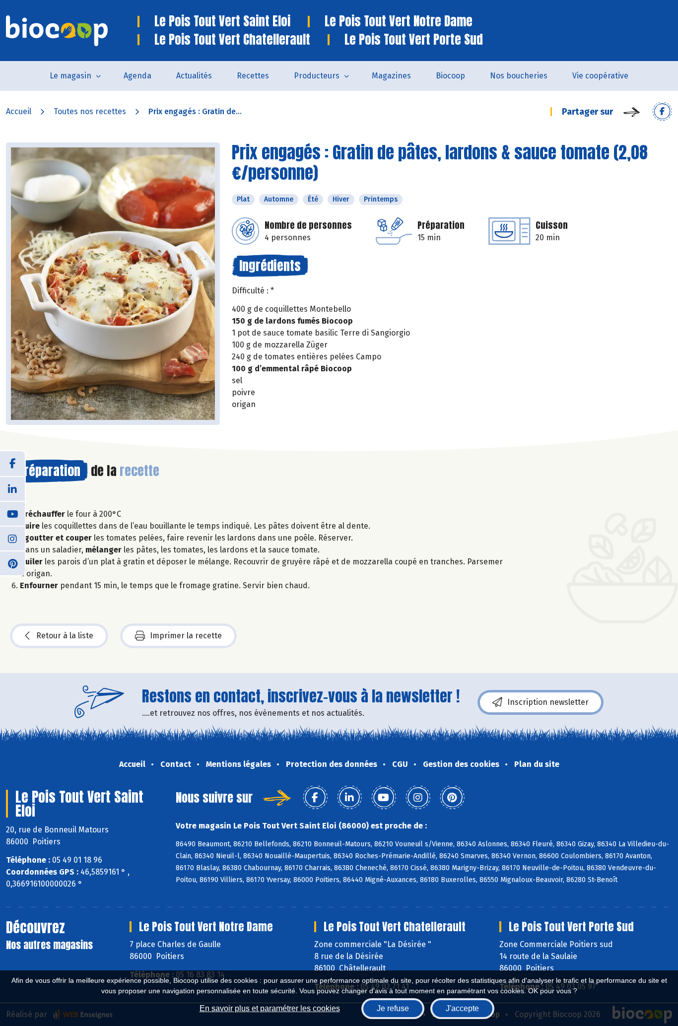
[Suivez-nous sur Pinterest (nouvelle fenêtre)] (12, 562)
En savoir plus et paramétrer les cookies (270, 1008)
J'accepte (462, 1008)
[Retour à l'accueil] (71, 30)
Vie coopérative (600, 75)
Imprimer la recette (186, 635)
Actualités (194, 75)
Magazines (391, 75)
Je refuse (393, 1008)
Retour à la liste (64, 635)
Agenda (137, 75)
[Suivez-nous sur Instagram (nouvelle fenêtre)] (12, 538)
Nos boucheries (518, 75)
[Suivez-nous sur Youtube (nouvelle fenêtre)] (12, 513)
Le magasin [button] (70, 75)
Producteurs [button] (316, 75)
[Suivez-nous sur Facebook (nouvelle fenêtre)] (12, 463)
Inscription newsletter (548, 702)
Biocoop (450, 75)
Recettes (253, 75)
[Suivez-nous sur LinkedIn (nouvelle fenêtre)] (12, 488)
